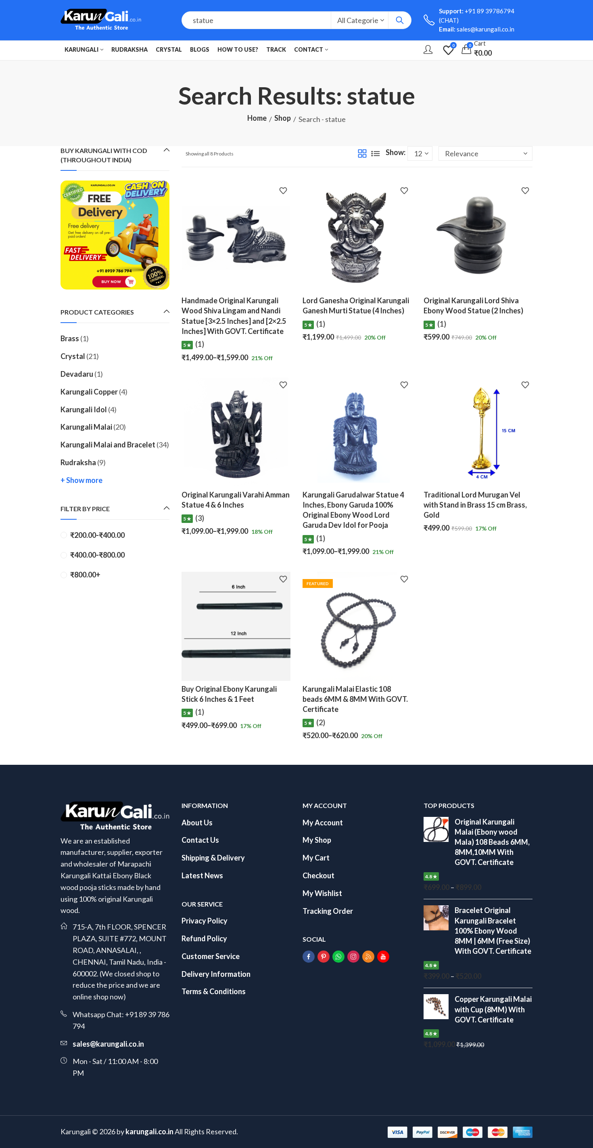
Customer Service (211, 956)
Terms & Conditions (214, 991)
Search (399, 20)
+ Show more (81, 480)
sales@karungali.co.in (108, 1043)
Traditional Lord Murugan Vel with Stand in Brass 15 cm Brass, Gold (475, 504)
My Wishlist (322, 893)
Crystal (73, 356)
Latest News (202, 875)
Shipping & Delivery (213, 857)
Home (257, 117)
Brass (70, 338)
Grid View (362, 153)
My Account (323, 822)
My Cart (316, 857)
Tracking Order (328, 911)
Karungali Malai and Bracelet (108, 444)
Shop (282, 117)
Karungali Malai (86, 426)
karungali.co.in (149, 1131)
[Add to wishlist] (283, 191)
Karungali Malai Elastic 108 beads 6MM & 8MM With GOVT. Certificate (355, 699)
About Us (197, 822)
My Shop (317, 839)
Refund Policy (204, 938)
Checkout (318, 875)
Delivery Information (216, 974)
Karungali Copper (89, 391)
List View (376, 153)
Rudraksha (78, 462)
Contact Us (200, 839)
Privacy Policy (205, 920)
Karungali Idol (84, 409)
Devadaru (77, 373)
